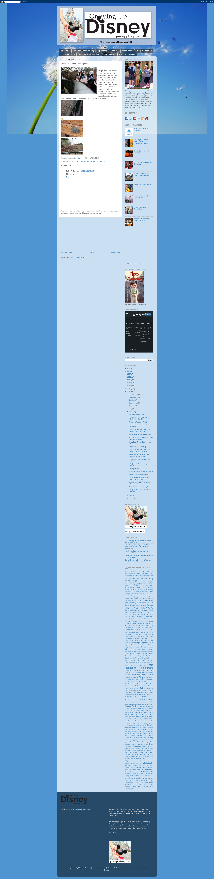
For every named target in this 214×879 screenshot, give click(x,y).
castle (151, 723)
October (132, 400)
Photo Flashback (80, 161)
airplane (137, 712)
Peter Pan (142, 665)
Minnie (132, 654)
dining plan (149, 731)
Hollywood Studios (133, 634)
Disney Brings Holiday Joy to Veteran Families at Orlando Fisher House (138, 561)
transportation (129, 782)
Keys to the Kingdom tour (137, 638)
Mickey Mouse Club (142, 649)
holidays (127, 744)
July (130, 409)
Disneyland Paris (131, 610)
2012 (129, 386)
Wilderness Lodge (144, 706)
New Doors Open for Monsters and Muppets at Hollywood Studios (137, 552)
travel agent (144, 782)
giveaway (150, 738)
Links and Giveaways (127, 54)
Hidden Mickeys (140, 632)
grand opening (129, 740)
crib (126, 729)
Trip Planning (102, 51)
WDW (127, 697)
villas (134, 787)
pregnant (133, 767)
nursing (144, 759)
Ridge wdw (149, 677)
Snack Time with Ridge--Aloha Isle (141, 471)
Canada (145, 589)
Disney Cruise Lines (135, 600)
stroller (138, 778)
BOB (131, 585)
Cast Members (136, 591)
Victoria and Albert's (144, 694)
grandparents (138, 740)
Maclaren (128, 643)
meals (127, 752)
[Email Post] (85, 158)
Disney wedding (141, 605)
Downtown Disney (136, 612)
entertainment (148, 733)
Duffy (144, 612)
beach (133, 716)
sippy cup (143, 773)
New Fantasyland (137, 658)
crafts (151, 727)
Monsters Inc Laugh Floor (137, 656)
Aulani (127, 585)
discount (133, 733)
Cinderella (142, 594)
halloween (132, 742)
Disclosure (112, 832)
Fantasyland (139, 617)
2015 (129, 380)
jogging (144, 746)
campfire (150, 721)
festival (133, 735)
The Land (132, 688)
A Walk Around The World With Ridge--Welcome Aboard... (139, 430)
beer (138, 716)
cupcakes (132, 729)
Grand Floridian (139, 625)
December (133, 394)
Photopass (128, 670)
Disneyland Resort (143, 610)
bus (132, 721)
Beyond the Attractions (132, 587)
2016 (129, 377)
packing (145, 761)
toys (147, 780)
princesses (149, 767)
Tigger (137, 688)
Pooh (143, 672)
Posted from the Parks (135, 675)
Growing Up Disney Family (144, 627)
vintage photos (143, 787)
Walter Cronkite (145, 702)
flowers (127, 738)
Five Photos (138, 619)
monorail (132, 756)
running (151, 771)
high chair (140, 742)
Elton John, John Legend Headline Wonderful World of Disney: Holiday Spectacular (137, 546)
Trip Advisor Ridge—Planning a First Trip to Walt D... (139, 478)
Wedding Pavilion (131, 706)
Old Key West (140, 660)
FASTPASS (128, 617)
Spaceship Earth (137, 682)
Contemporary (149, 596)
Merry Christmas (141, 647)
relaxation (140, 769)
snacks (136, 776)
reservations (149, 769)
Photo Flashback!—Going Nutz (139, 487)
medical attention (134, 752)
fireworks (140, 735)
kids (149, 746)
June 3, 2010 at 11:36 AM (85, 171)
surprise (144, 778)
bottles (151, 719)
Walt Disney (128, 700)
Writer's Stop (129, 710)
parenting (133, 763)
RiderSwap (134, 677)
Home (91, 253)
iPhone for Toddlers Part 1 (138, 422)
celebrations (129, 725)
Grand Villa (149, 625)
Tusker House (129, 692)
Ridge (142, 677)
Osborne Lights (134, 662)
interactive (128, 746)
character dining (140, 725)
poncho (141, 765)
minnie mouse (144, 754)
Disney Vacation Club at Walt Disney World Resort (139, 455)
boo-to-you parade (143, 719)
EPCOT (150, 612)
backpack (128, 716)
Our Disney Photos (68, 54)
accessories (137, 710)
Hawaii (132, 632)
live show (132, 748)
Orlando (127, 662)
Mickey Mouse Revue (143, 651)
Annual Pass (134, 583)
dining (144, 731)
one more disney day (135, 761)
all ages (144, 712)
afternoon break (147, 710)
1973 (143, 571)
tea (152, 778)
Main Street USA (137, 645)
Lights (140, 640)
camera (145, 721)
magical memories (137, 750)
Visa (152, 694)
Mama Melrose (148, 645)
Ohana (131, 660)
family (127, 735)
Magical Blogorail (109, 54)
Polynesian (138, 672)
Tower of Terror (142, 690)
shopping (135, 773)
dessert (151, 729)
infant (151, 744)
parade (150, 761)
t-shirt (149, 778)
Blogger (106, 870)
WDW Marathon (135, 697)
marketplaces (148, 750)
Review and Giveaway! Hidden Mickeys (142, 219)
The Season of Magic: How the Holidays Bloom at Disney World (139, 556)
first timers (149, 735)
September (133, 403)
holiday (151, 742)
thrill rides (128, 780)
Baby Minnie (139, 585)
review (145, 771)
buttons (136, 721)
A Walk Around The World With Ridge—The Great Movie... (139, 450)
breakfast (127, 721)
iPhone (137, 744)
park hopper (139, 763)
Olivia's (150, 660)
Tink (141, 688)
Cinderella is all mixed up (137, 447)
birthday (143, 716)
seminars (128, 773)
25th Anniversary (130, 573)
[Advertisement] (90, 234)
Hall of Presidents (141, 630)
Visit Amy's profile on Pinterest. (135, 264)
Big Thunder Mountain (146, 587)
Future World (141, 623)
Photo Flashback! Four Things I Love (142, 208)
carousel (127, 723)
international (136, 746)
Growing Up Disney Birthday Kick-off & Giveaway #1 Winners (141, 141)
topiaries (142, 780)
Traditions (150, 690)
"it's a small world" (131, 571)
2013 (129, 383)
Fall (133, 617)
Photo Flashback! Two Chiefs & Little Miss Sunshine (140, 418)
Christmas (134, 594)
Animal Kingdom (132, 581)
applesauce (143, 714)
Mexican (151, 647)
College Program (137, 596)
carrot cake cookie (139, 723)
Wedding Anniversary (146, 704)
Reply (68, 177)
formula (136, 738)
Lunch (145, 640)
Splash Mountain (130, 684)
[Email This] (90, 158)
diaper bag (137, 731)
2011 (129, 389)
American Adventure (139, 578)
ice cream (144, 744)
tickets (136, 780)
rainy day (128, 769)
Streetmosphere (130, 686)
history (146, 742)
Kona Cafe (148, 638)
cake (140, 721)
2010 (129, 391)
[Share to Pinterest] (98, 158)
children (135, 727)
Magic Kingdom (141, 643)
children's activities (144, 727)
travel (136, 782)
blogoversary (129, 719)
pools (147, 765)
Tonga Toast (132, 690)
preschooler (140, 767)
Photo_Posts (146, 667)
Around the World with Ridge (89, 54)
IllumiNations (129, 636)
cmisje (140, 868)
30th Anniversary (143, 573)
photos (89, 161)
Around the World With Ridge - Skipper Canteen (142, 174)
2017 (129, 374)
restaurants (139, 771)
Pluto (133, 672)
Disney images (130, 605)
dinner (127, 733)
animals (150, 712)
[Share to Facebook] (96, 158)
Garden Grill (149, 623)
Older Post (115, 253)
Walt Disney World (99, 161)
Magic (133, 643)
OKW (149, 658)
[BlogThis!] (92, 158)
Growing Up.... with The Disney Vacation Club (139, 483)
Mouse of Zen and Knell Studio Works (142, 197)
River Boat (128, 680)
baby (151, 714)
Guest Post (129, 630)
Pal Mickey (143, 662)
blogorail (150, 716)
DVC (136, 598)
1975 (147, 571)
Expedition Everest (147, 614)
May (131, 495)
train (152, 780)
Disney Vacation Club (144, 51)
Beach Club (149, 585)
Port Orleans (149, 672)
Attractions (150, 583)
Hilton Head (149, 632)
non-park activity (136, 759)
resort (126, 771)
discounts (139, 733)
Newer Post (66, 253)
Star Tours (141, 684)
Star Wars (149, 684)
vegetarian (128, 787)
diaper (131, 731)
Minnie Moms (127, 51)
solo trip (144, 776)
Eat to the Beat (135, 614)
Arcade (144, 583)
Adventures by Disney (139, 576)
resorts (131, 771)
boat (135, 719)
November (133, 397)
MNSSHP (150, 640)
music (151, 756)
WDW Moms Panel (147, 697)
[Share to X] (94, 158)
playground (134, 765)
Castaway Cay (145, 591)
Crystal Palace (129, 598)
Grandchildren (129, 627)
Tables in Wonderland (142, 686)
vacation (150, 784)
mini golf (135, 754)
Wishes (140, 708)
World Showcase (148, 708)
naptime (128, 759)
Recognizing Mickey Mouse (138, 474)
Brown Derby (129, 589)
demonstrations (141, 729)
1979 (151, 571)
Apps (140, 583)
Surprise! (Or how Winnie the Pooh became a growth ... (141, 438)
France (134, 623)
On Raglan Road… (135, 468)
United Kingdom (138, 692)
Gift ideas (128, 625)
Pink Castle (140, 670)
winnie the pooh (130, 789)
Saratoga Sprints (144, 680)
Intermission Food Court (141, 636)
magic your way (141, 748)
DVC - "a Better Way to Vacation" (140, 434)
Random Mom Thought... (137, 414)
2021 (129, 371)
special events (130, 778)
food (131, 738)
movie (147, 756)
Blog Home (65, 51)
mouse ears (140, 756)
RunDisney (135, 680)
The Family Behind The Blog (83, 51)
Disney (141, 598)
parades (127, 763)
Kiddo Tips (114, 51)
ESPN (127, 614)
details (127, 731)
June (131, 412)
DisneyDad (147, 607)
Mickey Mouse (130, 649)
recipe (134, 769)
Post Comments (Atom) (78, 257)
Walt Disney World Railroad (132, 702)
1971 (139, 571)
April (131, 498)
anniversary (129, 714)
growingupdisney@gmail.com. (79, 809)
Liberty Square (133, 640)
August (131, 406)
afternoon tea (129, 712)
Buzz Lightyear (137, 589)
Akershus (149, 576)
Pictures (134, 670)
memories (143, 752)
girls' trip (143, 738)
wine (151, 787)
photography (148, 763)
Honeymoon (149, 634)
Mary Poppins (129, 647)
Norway (145, 658)
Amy (150, 578)
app (137, 714)
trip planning (140, 784)
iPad (132, 744)
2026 (129, 368)
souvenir (150, 776)
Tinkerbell (147, 688)
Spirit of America (148, 682)
